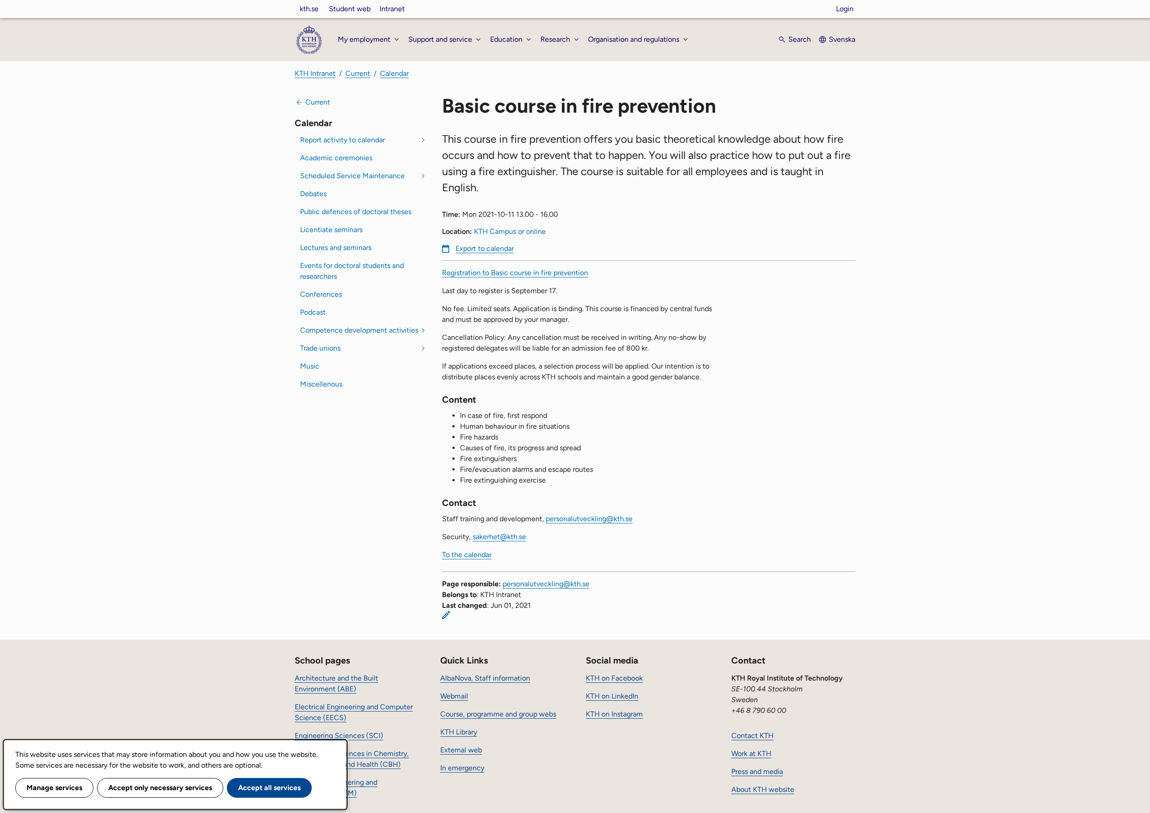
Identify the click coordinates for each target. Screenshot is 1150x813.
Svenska (842, 39)
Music (309, 366)
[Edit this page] (446, 615)
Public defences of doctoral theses (355, 211)
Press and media (757, 771)
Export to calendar (485, 248)
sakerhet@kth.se (499, 536)
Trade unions (320, 348)
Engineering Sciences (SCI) (339, 735)
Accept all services (269, 787)
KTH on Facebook (614, 678)
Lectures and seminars (336, 247)
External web (461, 750)
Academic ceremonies (336, 158)
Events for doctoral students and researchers (352, 271)
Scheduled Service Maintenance (352, 175)
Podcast (313, 312)
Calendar (394, 73)
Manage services (54, 787)
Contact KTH (752, 735)
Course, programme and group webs (498, 714)
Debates (313, 193)
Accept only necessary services (160, 787)
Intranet (392, 8)
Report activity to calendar (342, 140)
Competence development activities (359, 330)
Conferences (321, 294)
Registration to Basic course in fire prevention (515, 272)
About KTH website (762, 789)
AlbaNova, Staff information (485, 678)
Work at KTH (751, 753)
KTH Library (458, 732)
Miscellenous (321, 384)
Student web (350, 8)
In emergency (462, 768)
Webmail (454, 696)
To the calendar (466, 554)
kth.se (309, 8)
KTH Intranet (315, 73)
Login (845, 8)
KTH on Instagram (614, 714)
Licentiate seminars (331, 229)
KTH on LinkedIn (612, 696)
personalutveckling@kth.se (589, 518)
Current (357, 73)
